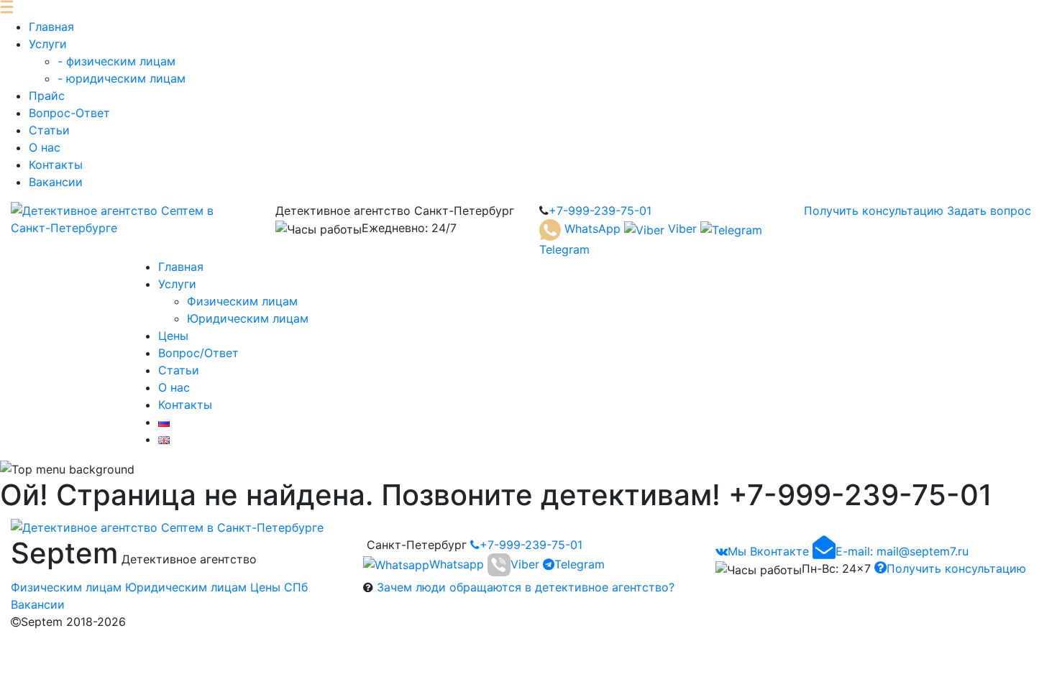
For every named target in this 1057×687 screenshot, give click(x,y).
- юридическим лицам (122, 78)
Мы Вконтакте (768, 551)
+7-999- (600, 210)
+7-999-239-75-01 (531, 545)
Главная (51, 26)
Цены (173, 335)
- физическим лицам (116, 61)
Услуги (48, 44)
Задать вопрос (989, 210)
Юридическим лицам (247, 318)
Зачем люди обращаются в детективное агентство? (525, 587)
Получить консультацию (873, 210)
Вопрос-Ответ (69, 113)
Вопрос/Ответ (198, 353)
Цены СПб (279, 587)
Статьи (49, 130)
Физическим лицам (242, 301)
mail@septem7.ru (902, 551)
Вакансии (56, 182)
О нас (44, 147)
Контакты (56, 164)
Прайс (47, 95)
